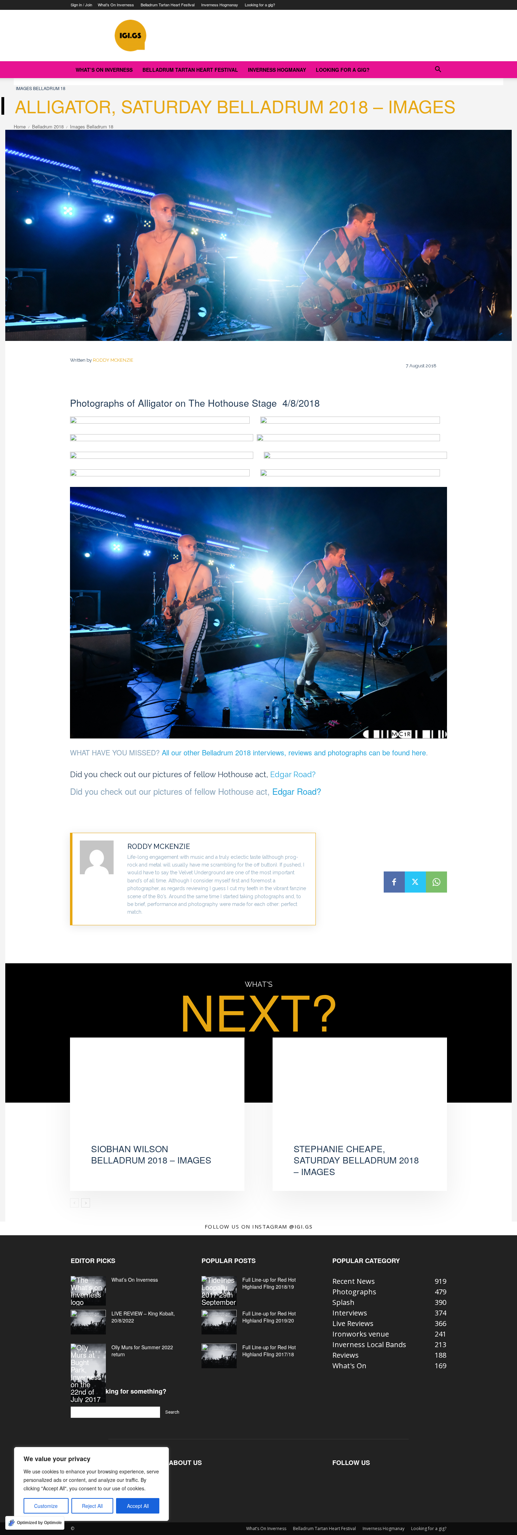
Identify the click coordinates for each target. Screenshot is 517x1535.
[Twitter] (415, 882)
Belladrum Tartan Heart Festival (167, 4)
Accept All (138, 1505)
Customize (46, 1505)
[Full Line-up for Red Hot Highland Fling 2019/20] (219, 1322)
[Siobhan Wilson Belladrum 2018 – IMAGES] (157, 1098)
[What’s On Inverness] (88, 1291)
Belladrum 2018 (48, 126)
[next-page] (85, 1202)
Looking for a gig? (260, 4)
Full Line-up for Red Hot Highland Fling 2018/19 (269, 1283)
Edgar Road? (292, 774)
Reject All (92, 1505)
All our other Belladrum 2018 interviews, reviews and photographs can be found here (294, 752)
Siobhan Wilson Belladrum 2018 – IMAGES (151, 1154)
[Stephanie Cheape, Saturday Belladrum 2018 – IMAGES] (360, 1098)
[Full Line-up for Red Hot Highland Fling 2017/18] (219, 1356)
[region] (91, 1484)
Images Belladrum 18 (40, 88)
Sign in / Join (81, 4)
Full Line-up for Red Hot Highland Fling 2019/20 (269, 1317)
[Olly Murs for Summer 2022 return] (88, 1373)
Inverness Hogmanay (219, 4)
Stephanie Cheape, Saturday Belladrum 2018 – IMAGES (356, 1160)
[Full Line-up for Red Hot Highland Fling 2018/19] (219, 1291)
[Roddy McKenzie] (100, 879)
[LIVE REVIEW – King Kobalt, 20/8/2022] (88, 1322)
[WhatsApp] (436, 882)
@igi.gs (301, 1226)
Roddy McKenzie (113, 360)
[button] (437, 69)
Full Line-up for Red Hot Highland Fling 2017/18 (269, 1351)
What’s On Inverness (116, 4)
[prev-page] (74, 1202)
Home (20, 126)
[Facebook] (394, 882)
